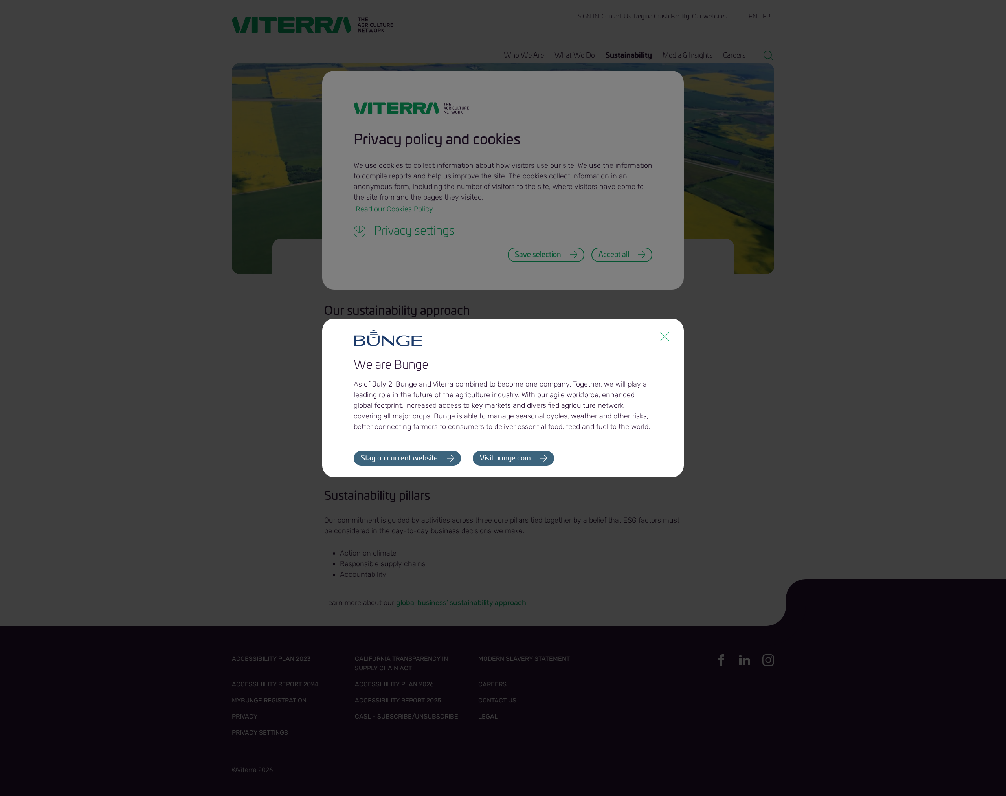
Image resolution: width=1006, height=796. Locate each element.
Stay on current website (399, 458)
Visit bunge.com (505, 458)
